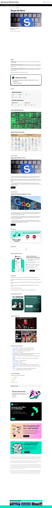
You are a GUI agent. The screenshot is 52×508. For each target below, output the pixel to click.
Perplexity (14, 355)
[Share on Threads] (15, 31)
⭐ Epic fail (12, 380)
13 (26, 506)
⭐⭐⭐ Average (13, 378)
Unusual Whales (15, 349)
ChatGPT (14, 368)
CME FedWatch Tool (16, 364)
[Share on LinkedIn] (16, 31)
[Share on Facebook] (12, 31)
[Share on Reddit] (18, 31)
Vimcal (14, 369)
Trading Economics (16, 363)
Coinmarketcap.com (16, 360)
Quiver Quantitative (16, 353)
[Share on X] (13, 31)
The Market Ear (15, 358)
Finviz (14, 361)
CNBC (37, 277)
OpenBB (14, 350)
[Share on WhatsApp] (19, 31)
